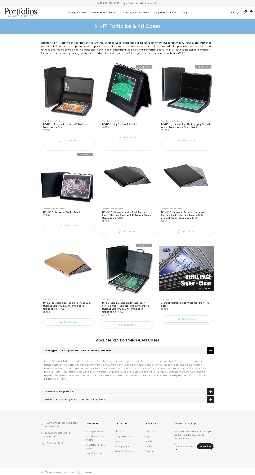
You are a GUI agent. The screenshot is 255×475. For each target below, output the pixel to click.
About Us (119, 431)
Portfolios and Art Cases (53, 121)
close (6, 3)
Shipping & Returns (124, 436)
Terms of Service (124, 451)
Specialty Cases (93, 453)
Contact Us (150, 431)
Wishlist (148, 446)
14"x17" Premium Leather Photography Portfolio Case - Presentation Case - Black (186, 126)
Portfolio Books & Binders (103, 12)
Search (148, 441)
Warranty (120, 441)
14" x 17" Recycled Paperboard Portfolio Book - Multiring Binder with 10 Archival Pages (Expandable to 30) (68, 305)
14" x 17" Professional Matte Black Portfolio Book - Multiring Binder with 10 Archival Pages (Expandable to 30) (126, 215)
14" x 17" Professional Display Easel (61, 212)
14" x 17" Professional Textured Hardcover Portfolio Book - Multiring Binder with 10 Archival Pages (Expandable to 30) (183, 215)
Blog (185, 12)
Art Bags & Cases (77, 12)
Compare (149, 451)
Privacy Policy (122, 446)
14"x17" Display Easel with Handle (119, 124)
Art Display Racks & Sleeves (135, 12)
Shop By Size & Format (165, 12)
